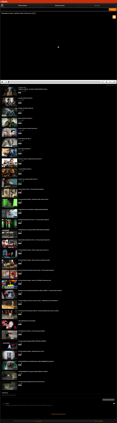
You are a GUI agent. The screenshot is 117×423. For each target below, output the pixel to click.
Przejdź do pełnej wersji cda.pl (58, 414)
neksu (6, 85)
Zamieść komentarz (108, 399)
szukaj (112, 9)
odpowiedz (50, 405)
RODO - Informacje (98, 421)
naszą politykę (38, 421)
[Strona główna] (4, 2)
